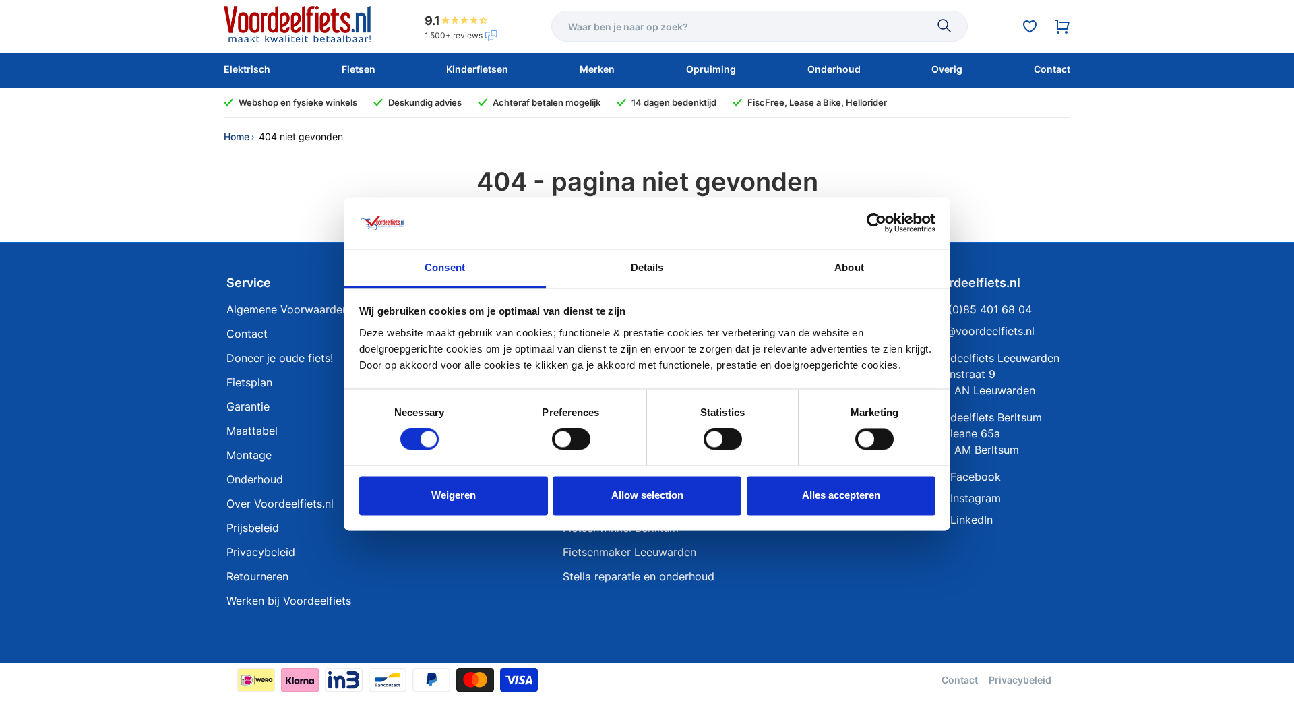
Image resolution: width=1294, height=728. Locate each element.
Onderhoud (254, 479)
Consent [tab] (445, 267)
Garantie (248, 406)
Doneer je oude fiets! (279, 358)
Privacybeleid (260, 552)
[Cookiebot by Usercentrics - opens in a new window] (876, 223)
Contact (247, 333)
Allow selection (647, 495)
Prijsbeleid (252, 528)
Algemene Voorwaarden (287, 309)
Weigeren (453, 495)
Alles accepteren (841, 495)
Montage (249, 455)
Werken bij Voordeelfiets (288, 600)
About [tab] (849, 267)
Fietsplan (249, 382)
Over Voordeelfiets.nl (280, 503)
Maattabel (252, 430)
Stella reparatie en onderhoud (638, 576)
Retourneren (257, 576)
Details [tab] (647, 267)
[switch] (571, 439)
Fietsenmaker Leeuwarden (629, 552)
